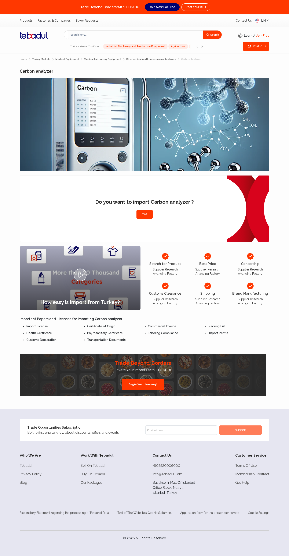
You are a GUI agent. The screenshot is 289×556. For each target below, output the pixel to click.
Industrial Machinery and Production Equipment (135, 46)
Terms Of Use (246, 466)
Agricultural (178, 46)
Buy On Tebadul (93, 474)
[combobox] (135, 35)
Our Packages (91, 483)
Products (26, 20)
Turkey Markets (41, 59)
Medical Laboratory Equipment (102, 59)
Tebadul (26, 466)
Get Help (242, 483)
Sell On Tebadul (93, 466)
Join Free (262, 35)
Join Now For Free (162, 7)
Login (248, 35)
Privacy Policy (30, 474)
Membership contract (252, 474)
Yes (144, 214)
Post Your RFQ (196, 7)
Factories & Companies (54, 20)
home (23, 59)
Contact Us (244, 20)
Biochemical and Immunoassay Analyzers (151, 59)
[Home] (34, 35)
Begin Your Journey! (142, 384)
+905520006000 (166, 466)
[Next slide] (202, 46)
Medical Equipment (67, 59)
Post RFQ (259, 46)
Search (214, 34)
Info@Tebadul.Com (167, 474)
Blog (23, 483)
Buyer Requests (87, 20)
